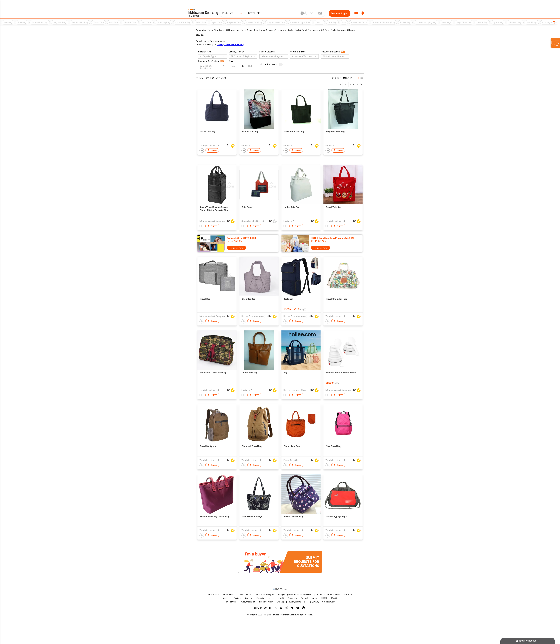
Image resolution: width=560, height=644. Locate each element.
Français (260, 598)
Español (248, 598)
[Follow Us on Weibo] (286, 607)
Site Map (280, 602)
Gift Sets (325, 30)
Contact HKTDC (245, 594)
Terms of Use (230, 602)
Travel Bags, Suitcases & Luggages (270, 30)
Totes (210, 30)
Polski (281, 598)
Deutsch (237, 598)
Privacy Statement (247, 602)
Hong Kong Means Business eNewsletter (295, 594)
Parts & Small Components (307, 30)
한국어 (324, 598)
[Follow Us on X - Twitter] (275, 607)
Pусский (304, 598)
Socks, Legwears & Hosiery (343, 30)
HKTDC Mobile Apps (265, 594)
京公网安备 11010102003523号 (323, 602)
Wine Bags (219, 30)
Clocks (290, 30)
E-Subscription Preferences (328, 594)
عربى (314, 598)
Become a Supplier (339, 13)
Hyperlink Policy (266, 602)
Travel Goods (246, 30)
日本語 (334, 598)
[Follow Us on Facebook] (270, 607)
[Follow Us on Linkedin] (281, 607)
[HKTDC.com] (280, 589)
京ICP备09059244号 (297, 602)
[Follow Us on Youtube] (297, 607)
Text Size (348, 594)
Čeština (226, 598)
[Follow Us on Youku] (303, 607)
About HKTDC (229, 594)
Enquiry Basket (527, 640)
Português (292, 598)
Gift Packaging (232, 30)
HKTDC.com (213, 594)
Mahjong (200, 34)
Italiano (271, 598)
